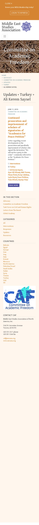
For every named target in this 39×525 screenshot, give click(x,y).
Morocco (6, 262)
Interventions (8, 226)
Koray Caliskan (23, 175)
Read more (13, 185)
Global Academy (9, 213)
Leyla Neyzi (12, 177)
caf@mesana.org (9, 338)
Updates (7, 82)
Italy (5, 257)
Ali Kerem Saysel (10, 87)
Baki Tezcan (25, 172)
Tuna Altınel (12, 180)
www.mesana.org (9, 341)
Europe (6, 250)
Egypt (5, 247)
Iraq (4, 255)
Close (8, 3)
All (4, 223)
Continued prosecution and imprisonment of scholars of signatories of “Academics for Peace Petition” (17, 127)
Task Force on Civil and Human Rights (17, 207)
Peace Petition (22, 177)
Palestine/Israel (9, 266)
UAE (4, 280)
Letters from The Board (12, 210)
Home (4, 75)
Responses (7, 229)
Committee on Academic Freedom (17, 80)
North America (8, 264)
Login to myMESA (19, 13)
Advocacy (8, 78)
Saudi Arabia (7, 269)
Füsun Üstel (12, 175)
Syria (5, 273)
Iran (4, 252)
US (4, 283)
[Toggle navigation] (5, 36)
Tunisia (6, 276)
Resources (7, 235)
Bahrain (6, 245)
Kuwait (5, 259)
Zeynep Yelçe (23, 180)
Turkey (6, 85)
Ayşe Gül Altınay (14, 172)
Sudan (5, 271)
